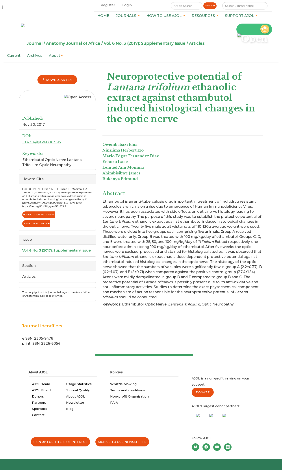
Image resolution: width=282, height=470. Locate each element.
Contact (38, 415)
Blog (69, 409)
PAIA (114, 403)
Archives (34, 56)
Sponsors (39, 409)
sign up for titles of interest (60, 442)
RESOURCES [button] (204, 16)
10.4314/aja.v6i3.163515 (41, 142)
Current (13, 56)
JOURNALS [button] (127, 16)
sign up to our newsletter (122, 442)
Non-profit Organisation (129, 396)
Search (210, 5)
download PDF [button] (59, 79)
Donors (38, 396)
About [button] (55, 56)
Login (127, 5)
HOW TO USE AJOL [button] (164, 16)
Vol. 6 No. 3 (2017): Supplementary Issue (145, 43)
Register (108, 5)
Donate (203, 392)
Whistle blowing (123, 384)
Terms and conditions (127, 390)
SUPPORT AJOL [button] (240, 16)
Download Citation (35, 223)
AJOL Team (41, 384)
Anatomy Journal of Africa (73, 43)
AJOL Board (41, 390)
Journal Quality (78, 390)
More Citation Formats (37, 214)
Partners (39, 403)
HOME (103, 16)
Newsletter (75, 403)
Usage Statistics (79, 384)
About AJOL (75, 396)
